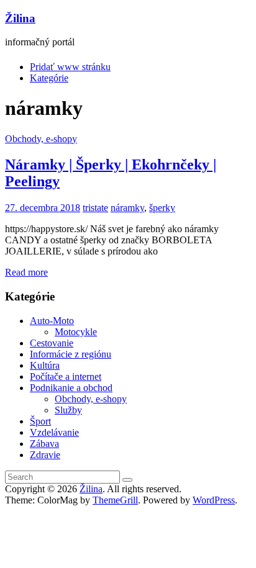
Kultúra (45, 365)
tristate (95, 207)
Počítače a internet (65, 376)
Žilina (20, 18)
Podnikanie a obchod (71, 387)
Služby (68, 410)
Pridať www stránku (70, 66)
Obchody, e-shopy (41, 138)
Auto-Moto (52, 320)
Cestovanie (51, 343)
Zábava (44, 443)
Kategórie (49, 78)
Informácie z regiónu (70, 354)
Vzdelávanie (54, 432)
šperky (162, 207)
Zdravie (45, 454)
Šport (40, 421)
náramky (127, 207)
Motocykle (76, 332)
